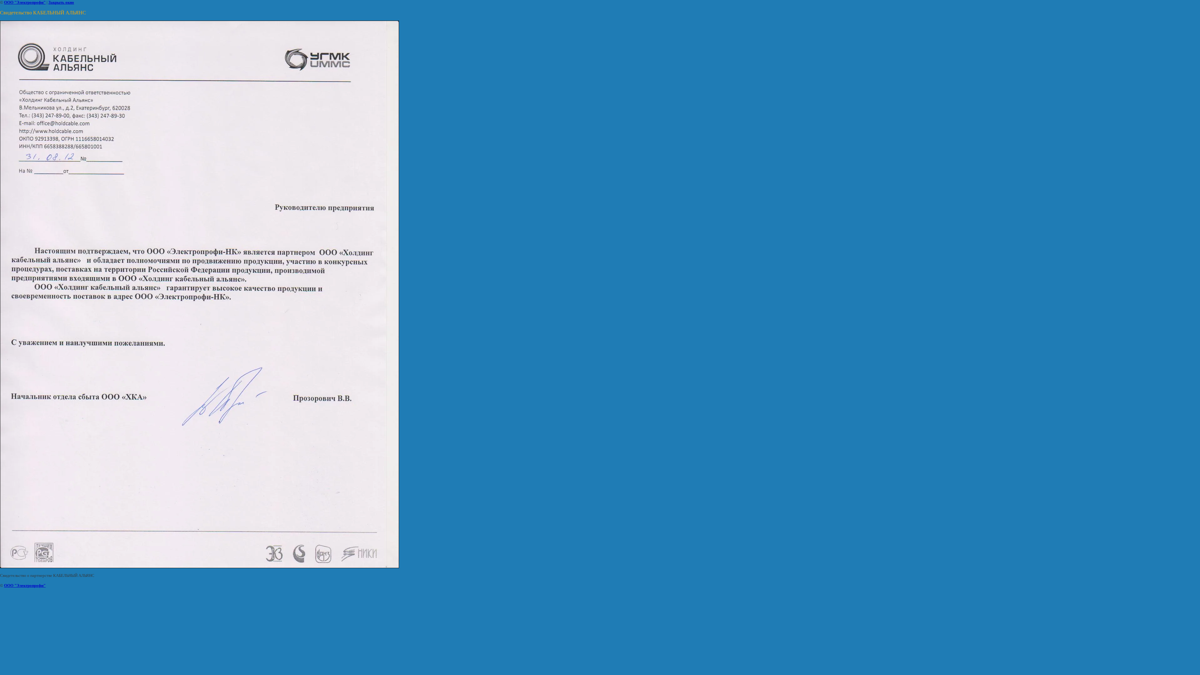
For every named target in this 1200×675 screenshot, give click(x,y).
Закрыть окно (61, 2)
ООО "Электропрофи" (25, 2)
